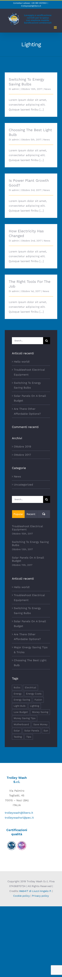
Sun (46, 730)
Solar (17, 730)
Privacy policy (40, 895)
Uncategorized (23, 484)
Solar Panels (31, 730)
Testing (18, 736)
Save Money (40, 724)
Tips (28, 736)
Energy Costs (33, 693)
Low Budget (21, 712)
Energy (18, 693)
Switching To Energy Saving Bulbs (30, 543)
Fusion (38, 699)
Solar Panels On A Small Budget (28, 559)
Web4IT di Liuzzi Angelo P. (35, 891)
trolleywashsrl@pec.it (19, 817)
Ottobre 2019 (22, 446)
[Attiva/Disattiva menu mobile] (55, 27)
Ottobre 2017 (22, 454)
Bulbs (17, 687)
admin (15, 89)
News (47, 89)
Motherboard (21, 724)
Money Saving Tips (24, 718)
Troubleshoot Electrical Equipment (27, 528)
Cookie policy (21, 895)
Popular (18, 514)
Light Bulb (20, 705)
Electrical (30, 687)
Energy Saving (22, 699)
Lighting (34, 705)
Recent (31, 514)
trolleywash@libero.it (31, 6)
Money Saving (40, 712)
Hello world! (22, 361)
